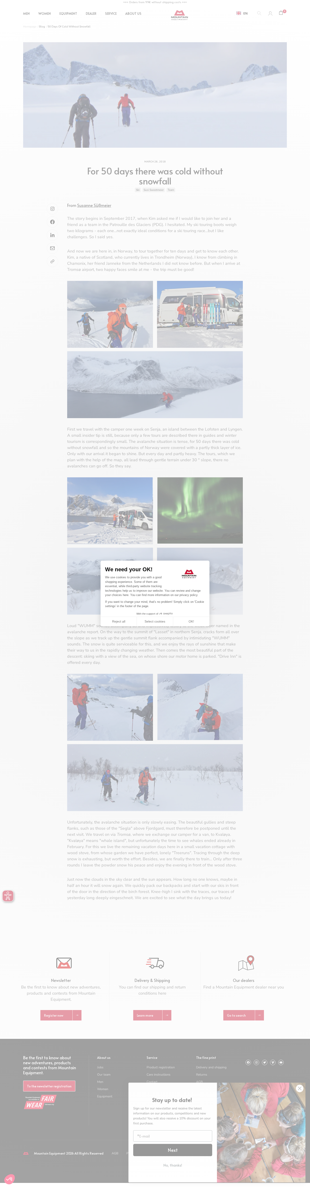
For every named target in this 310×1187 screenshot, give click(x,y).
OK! (191, 621)
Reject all (118, 621)
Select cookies (155, 621)
